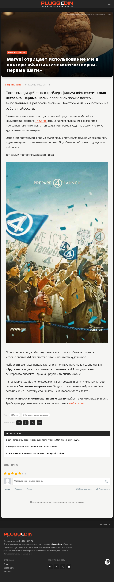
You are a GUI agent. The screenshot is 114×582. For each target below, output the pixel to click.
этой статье (76, 403)
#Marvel (14, 415)
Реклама (7, 571)
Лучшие (18, 489)
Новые (7, 489)
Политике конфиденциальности (51, 550)
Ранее (29, 489)
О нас (6, 564)
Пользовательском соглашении (18, 554)
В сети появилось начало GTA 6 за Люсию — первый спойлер (35, 453)
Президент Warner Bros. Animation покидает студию (31, 446)
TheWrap (41, 121)
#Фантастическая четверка (35, 415)
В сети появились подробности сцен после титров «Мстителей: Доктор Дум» (43, 439)
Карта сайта (9, 567)
